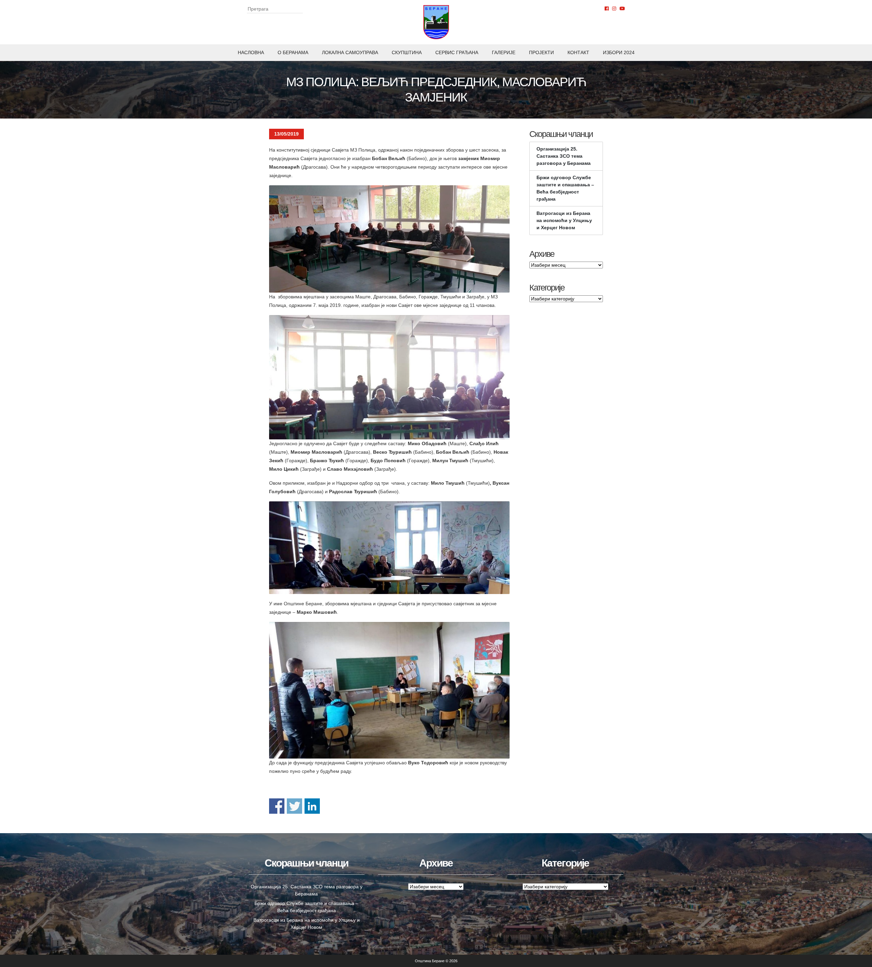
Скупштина (407, 52)
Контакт (578, 52)
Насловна (251, 52)
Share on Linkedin (312, 806)
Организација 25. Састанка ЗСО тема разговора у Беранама (563, 156)
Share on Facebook (276, 806)
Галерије (503, 52)
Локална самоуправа (350, 52)
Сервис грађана (456, 52)
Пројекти (541, 52)
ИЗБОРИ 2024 (619, 52)
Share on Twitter (294, 806)
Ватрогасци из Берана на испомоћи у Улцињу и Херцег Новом (564, 220)
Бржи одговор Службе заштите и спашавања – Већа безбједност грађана (565, 188)
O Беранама (293, 52)
